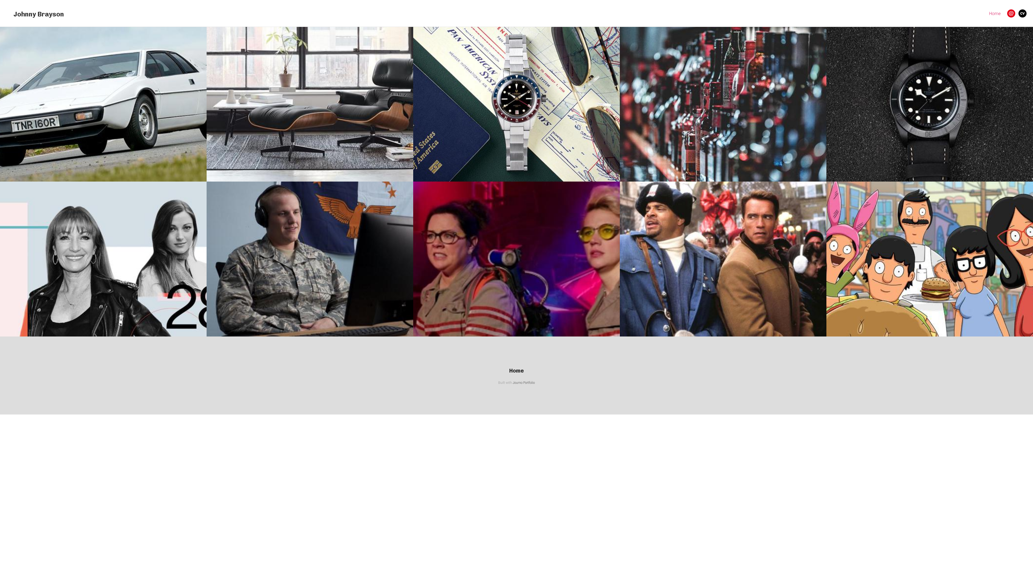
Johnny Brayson (38, 14)
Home (995, 13)
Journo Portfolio (524, 383)
